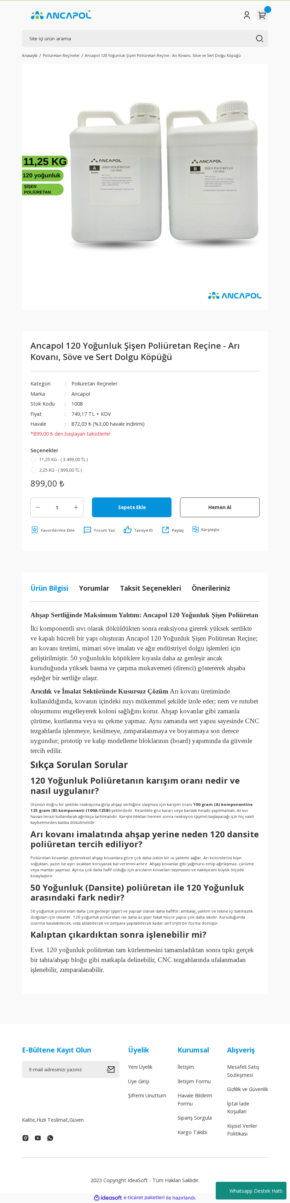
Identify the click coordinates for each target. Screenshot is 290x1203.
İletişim (186, 1066)
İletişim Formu (194, 1081)
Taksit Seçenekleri (150, 588)
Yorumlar (94, 588)
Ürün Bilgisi (49, 588)
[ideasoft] (108, 1198)
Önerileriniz (211, 588)
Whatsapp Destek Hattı (256, 1190)
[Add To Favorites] (52, 530)
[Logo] (61, 15)
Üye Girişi (138, 1081)
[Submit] (113, 1069)
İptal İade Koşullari (238, 1107)
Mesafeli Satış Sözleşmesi (243, 1070)
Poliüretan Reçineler (94, 383)
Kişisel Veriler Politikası (242, 1129)
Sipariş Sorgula (195, 1117)
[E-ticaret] (144, 1198)
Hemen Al (219, 507)
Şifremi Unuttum (147, 1095)
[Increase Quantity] (76, 507)
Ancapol (80, 393)
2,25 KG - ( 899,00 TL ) (60, 470)
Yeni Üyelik (140, 1066)
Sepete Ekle (132, 507)
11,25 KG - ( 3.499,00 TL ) (63, 459)
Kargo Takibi (192, 1132)
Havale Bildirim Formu (195, 1099)
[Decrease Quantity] (38, 507)
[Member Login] (247, 15)
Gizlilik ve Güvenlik (247, 1089)
